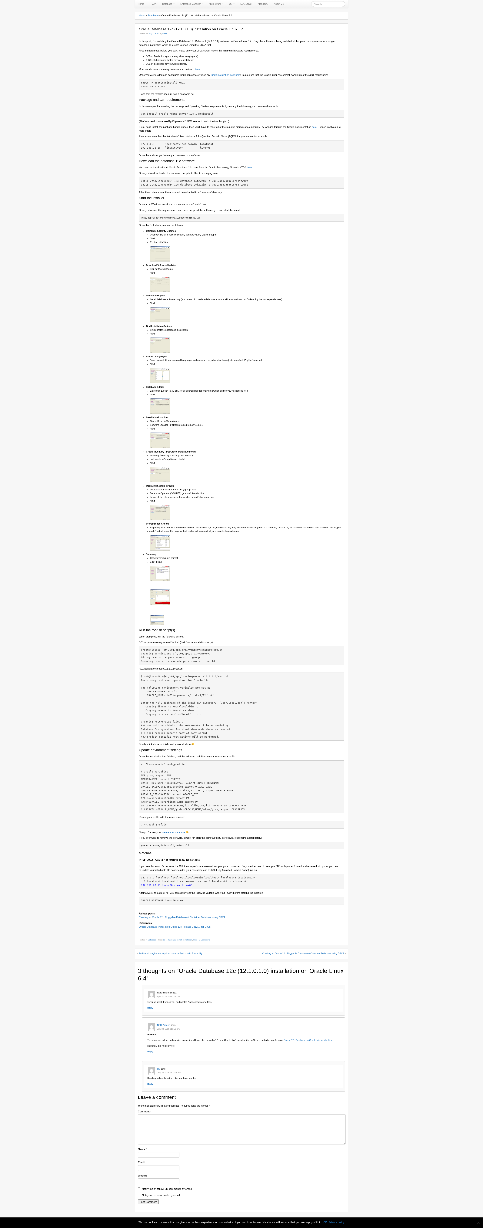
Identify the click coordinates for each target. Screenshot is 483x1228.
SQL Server (246, 4)
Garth (164, 34)
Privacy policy (337, 1222)
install (179, 940)
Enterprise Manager (190, 4)
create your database (173, 832)
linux (195, 940)
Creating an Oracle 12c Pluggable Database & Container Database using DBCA (182, 917)
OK (325, 1222)
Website (143, 1175)
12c (164, 940)
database (172, 940)
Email (142, 1162)
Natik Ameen (163, 1025)
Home (141, 4)
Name (142, 1149)
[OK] (478, 1223)
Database (167, 4)
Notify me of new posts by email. (161, 1195)
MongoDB (263, 4)
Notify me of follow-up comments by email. (167, 1188)
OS (231, 4)
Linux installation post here (225, 75)
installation (187, 940)
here (314, 127)
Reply (150, 1008)
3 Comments (204, 940)
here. (198, 69)
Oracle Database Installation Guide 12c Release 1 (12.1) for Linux (175, 926)
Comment (144, 1111)
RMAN (153, 4)
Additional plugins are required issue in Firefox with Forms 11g (170, 953)
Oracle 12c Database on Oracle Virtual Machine (308, 1040)
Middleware (215, 4)
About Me (279, 4)
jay (158, 1069)
